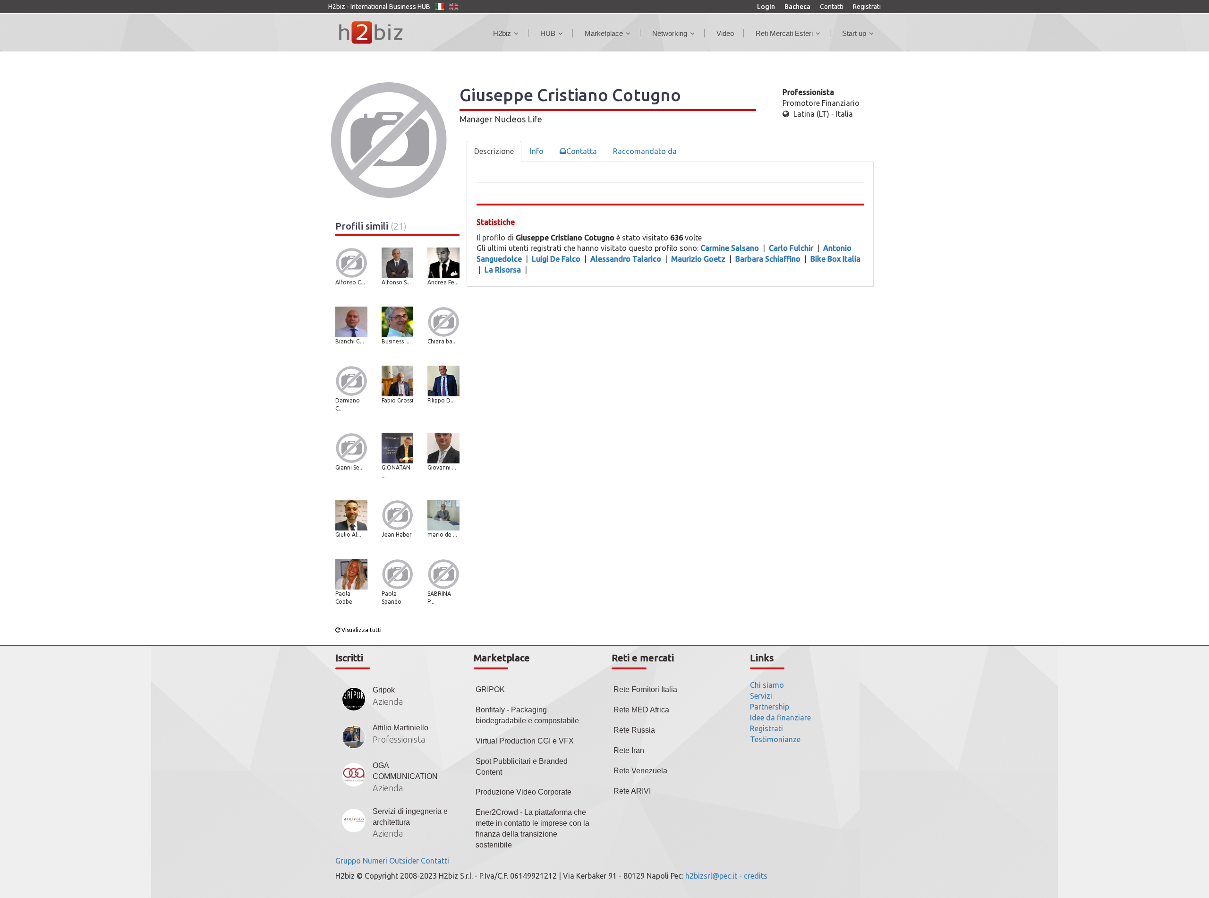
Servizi (761, 696)
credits (755, 876)
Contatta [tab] (581, 151)
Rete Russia (634, 730)
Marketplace (604, 33)
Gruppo (348, 860)
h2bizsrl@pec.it (711, 876)
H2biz (502, 33)
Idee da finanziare (780, 717)
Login (766, 6)
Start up (854, 33)
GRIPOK (490, 689)
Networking (669, 33)
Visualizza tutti (361, 630)
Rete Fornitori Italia (645, 689)
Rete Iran (628, 750)
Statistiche (496, 222)
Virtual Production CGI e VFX (525, 741)
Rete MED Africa (641, 710)
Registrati (867, 6)
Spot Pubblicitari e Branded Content (522, 766)
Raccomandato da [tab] (645, 151)
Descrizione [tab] (494, 151)
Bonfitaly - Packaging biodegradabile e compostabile (527, 715)
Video (725, 33)
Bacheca (797, 6)
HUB (547, 33)
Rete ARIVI (632, 791)
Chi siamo (767, 685)
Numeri (375, 860)
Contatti (831, 6)
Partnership (769, 706)
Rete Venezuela (640, 771)
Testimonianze (775, 739)
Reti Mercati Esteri (784, 33)
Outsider (404, 860)
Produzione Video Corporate (523, 792)
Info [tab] (537, 151)
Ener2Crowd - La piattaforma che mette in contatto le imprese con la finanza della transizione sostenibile (532, 828)
